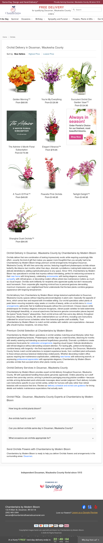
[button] (96, 531)
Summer (15, 19)
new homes (65, 356)
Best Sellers (19, 54)
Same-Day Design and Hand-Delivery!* (20, 2)
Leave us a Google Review (85, 512)
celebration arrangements (41, 342)
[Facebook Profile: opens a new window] (84, 507)
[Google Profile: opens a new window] (90, 507)
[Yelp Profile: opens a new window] (96, 507)
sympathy (11, 278)
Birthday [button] (39, 19)
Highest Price (34, 54)
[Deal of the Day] (81, 127)
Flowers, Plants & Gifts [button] (83, 19)
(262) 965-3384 (12, 512)
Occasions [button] (26, 19)
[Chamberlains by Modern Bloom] (17, 10)
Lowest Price (48, 54)
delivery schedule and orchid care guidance (67, 385)
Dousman (28, 456)
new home (15, 276)
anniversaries (52, 276)
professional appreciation (28, 359)
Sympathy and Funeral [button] (58, 19)
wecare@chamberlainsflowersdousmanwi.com (25, 515)
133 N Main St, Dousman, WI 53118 (20, 509)
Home (5, 37)
